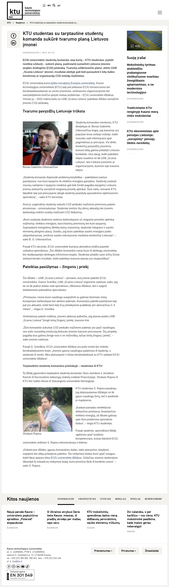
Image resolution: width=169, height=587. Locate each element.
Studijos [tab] (105, 499)
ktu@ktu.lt (17, 561)
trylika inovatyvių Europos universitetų (73, 83)
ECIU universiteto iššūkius (66, 457)
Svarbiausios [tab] (66, 499)
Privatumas (127, 550)
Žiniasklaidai (152, 550)
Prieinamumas (102, 550)
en (49, 5)
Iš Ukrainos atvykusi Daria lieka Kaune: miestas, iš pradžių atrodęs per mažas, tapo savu (64, 517)
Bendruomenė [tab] (153, 499)
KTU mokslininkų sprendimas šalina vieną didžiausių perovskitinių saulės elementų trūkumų (103, 517)
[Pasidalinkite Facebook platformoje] (13, 35)
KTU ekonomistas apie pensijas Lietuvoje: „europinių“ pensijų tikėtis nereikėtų (143, 137)
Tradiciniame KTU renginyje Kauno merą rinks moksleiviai (142, 111)
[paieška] (54, 5)
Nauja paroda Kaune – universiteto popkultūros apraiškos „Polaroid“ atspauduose (22, 517)
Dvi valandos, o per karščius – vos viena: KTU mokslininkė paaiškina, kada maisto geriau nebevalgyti (143, 519)
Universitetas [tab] (87, 499)
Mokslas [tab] (120, 499)
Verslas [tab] (135, 499)
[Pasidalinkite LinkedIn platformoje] (13, 42)
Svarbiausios (31, 53)
